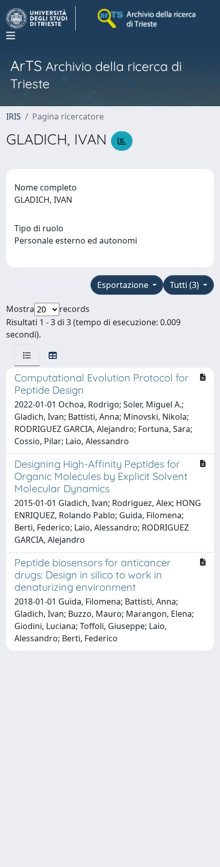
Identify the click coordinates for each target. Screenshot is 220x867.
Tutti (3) (185, 285)
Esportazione (123, 285)
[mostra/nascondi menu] (10, 36)
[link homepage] (41, 18)
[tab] (27, 355)
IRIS (13, 116)
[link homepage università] (147, 18)
